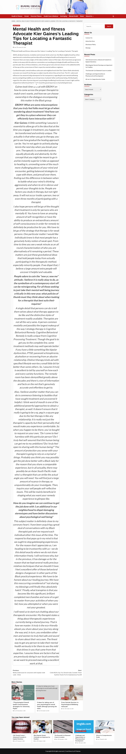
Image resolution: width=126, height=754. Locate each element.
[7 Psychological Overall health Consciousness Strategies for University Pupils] (23, 692)
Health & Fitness (17, 16)
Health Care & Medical (51, 16)
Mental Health (73, 16)
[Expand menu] (93, 16)
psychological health (49, 57)
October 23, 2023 (69, 708)
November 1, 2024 (63, 739)
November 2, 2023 (21, 710)
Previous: (29, 673)
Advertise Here (90, 41)
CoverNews (68, 751)
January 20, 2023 (22, 47)
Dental (26, 16)
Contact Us (89, 38)
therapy (17, 67)
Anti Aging (63, 16)
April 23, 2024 (104, 739)
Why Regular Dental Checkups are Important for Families (99, 66)
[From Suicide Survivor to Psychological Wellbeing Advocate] (71, 692)
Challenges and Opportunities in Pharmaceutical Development (95, 75)
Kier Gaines (63, 70)
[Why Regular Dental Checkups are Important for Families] (42, 726)
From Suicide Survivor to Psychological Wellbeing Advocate (69, 704)
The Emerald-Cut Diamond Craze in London (98, 70)
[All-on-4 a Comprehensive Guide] (104, 726)
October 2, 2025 (42, 741)
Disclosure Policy (91, 44)
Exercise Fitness (36, 16)
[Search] (113, 16)
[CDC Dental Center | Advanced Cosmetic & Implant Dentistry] (21, 726)
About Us (89, 16)
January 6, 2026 (21, 741)
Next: (66, 673)
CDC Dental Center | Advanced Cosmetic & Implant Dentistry (98, 61)
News (82, 16)
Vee (15, 47)
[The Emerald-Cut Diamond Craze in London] (63, 726)
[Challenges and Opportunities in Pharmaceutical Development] (84, 726)
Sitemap (88, 48)
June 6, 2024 (83, 742)
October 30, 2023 (45, 710)
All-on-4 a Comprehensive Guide (95, 79)
